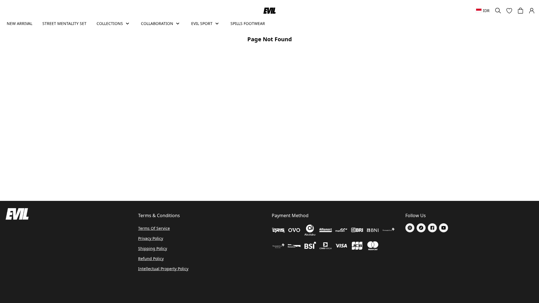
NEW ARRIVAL (19, 23)
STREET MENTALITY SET (64, 23)
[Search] (498, 11)
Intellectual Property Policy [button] (163, 268)
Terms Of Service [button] (154, 228)
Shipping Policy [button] (152, 248)
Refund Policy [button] (151, 258)
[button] (509, 11)
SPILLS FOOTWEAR (247, 23)
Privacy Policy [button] (150, 238)
